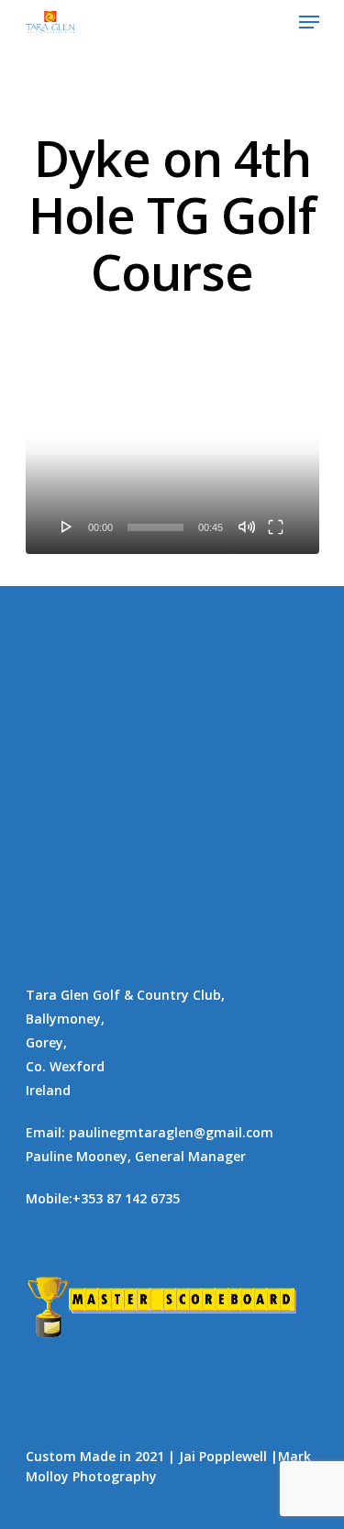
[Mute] (247, 526)
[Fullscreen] (275, 526)
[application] (172, 473)
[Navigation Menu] (309, 22)
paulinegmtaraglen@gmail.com (171, 1132)
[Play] (67, 526)
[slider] (155, 527)
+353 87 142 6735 (126, 1198)
